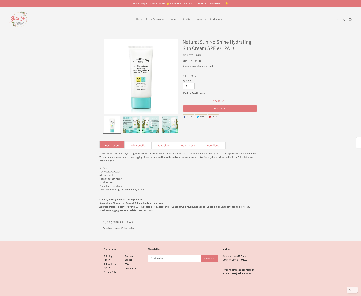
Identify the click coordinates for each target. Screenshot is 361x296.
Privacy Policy (111, 272)
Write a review (128, 228)
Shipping (187, 66)
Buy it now (220, 108)
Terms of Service (129, 258)
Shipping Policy (108, 258)
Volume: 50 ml (189, 76)
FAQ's (127, 264)
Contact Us (130, 268)
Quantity (187, 80)
